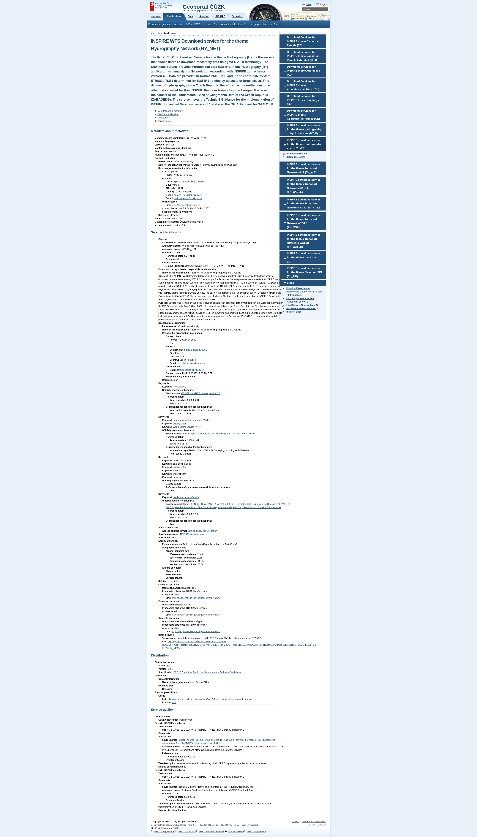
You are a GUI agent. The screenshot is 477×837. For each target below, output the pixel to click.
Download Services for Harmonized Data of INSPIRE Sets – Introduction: (304, 291)
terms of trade (293, 312)
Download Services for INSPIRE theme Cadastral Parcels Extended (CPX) (303, 55)
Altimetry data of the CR (234, 24)
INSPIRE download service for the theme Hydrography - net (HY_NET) (304, 144)
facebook (254, 825)
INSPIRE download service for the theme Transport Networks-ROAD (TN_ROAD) (303, 221)
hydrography (179, 423)
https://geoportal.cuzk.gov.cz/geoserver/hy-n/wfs (196, 598)
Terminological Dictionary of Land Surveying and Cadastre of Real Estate (218, 433)
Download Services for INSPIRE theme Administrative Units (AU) (303, 85)
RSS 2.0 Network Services (211, 831)
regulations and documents (301, 308)
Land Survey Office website (301, 305)
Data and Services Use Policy (202, 531)
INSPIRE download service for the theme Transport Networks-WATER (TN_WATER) (303, 240)
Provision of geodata (159, 24)
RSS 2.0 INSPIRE (236, 831)
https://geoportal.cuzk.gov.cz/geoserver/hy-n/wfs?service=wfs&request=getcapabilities (211, 699)
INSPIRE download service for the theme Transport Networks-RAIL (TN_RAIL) (303, 203)
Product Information (296, 153)
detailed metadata (295, 157)
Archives (278, 24)
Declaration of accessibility (314, 821)
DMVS (197, 24)
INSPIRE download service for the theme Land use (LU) (303, 257)
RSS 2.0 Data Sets (187, 831)
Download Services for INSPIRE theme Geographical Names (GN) (303, 114)
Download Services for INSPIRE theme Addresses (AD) (303, 70)
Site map (296, 821)
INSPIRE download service (193, 534)
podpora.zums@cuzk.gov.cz (188, 198)
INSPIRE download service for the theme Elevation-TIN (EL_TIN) (304, 272)
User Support (243, 825)
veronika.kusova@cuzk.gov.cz (193, 363)
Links (290, 282)
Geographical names (260, 24)
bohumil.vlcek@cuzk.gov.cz (188, 195)
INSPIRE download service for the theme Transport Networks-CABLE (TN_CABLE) (303, 185)
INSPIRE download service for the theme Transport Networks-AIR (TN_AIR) (303, 168)
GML (168, 665)
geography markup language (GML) (191, 420)
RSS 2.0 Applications (164, 831)
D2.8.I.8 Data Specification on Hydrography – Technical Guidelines (207, 672)
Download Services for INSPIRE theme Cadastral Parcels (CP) (303, 41)
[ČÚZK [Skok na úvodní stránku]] (161, 6)
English (324, 4)
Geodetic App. (211, 24)
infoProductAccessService (186, 497)
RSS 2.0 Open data (256, 831)
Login (307, 9)
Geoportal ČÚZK (204, 8)
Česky (309, 4)
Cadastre (177, 24)
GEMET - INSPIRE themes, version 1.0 (200, 393)
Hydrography (179, 386)
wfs (174, 702)
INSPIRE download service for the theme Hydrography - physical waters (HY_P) (304, 129)
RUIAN (188, 24)
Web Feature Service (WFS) (187, 427)
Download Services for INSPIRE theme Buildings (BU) (303, 99)
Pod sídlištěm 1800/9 (193, 181)
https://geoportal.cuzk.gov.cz (186, 205)
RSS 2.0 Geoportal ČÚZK (166, 828)
